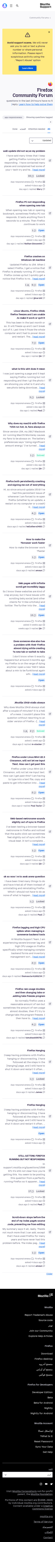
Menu (11, 5)
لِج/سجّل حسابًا (45, 1431)
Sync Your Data (44, 1446)
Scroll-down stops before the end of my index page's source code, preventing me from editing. (26, 1221)
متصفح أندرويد (46, 1364)
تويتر (50, 1325)
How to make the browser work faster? (33, 541)
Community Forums (39, 18)
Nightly (48, 1408)
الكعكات (49, 1532)
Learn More (27, 68)
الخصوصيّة (48, 1527)
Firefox (38, 182)
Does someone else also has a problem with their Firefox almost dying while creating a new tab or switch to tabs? (29, 646)
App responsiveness (21, 182)
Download (47, 1353)
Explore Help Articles (41, 1336)
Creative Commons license (42, 1507)
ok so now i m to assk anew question (24, 876)
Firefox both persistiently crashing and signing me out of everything (25, 483)
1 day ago (23, 189)
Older (49, 1273)
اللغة (51, 1469)
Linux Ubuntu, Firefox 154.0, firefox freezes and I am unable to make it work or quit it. (27, 314)
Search (17, 5)
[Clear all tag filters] (51, 122)
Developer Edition (42, 1392)
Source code (46, 1320)
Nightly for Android (42, 1413)
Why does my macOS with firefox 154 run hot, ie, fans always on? (26, 425)
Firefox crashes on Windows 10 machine (33, 258)
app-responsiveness (13, 117)
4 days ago (21, 1266)
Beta (50, 1397)
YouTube (46, 1484)
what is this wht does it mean (28, 369)
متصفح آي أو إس (44, 1369)
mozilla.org (46, 1516)
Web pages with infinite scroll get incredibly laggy (30, 585)
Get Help (48, 1452)
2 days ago (12, 526)
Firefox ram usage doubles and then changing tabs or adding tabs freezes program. (28, 992)
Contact (48, 1537)
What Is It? (46, 1436)
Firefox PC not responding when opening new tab (30, 204)
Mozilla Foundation (42, 1494)
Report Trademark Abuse (39, 1315)
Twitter (51, 1484)
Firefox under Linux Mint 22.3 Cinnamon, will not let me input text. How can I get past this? (27, 761)
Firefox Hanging (36, 1050)
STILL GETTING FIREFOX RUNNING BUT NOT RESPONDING (27, 1157)
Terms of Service (43, 1521)
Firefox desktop (44, 1359)
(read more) (38, 169)
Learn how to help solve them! (32, 104)
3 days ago (25, 864)
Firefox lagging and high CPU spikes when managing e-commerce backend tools (28, 931)
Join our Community (41, 1330)
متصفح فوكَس (46, 1374)
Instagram (41, 1484)
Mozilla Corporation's (24, 1491)
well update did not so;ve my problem (24, 151)
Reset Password (43, 1441)
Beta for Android (43, 1402)
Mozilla (45, 1296)
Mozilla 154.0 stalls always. (29, 702)
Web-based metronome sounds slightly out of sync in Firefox (27, 820)
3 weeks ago (24, 628)
